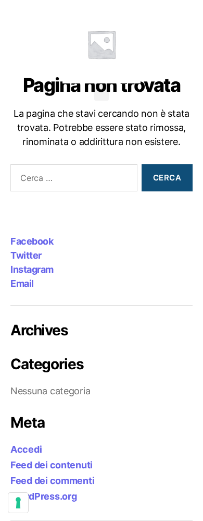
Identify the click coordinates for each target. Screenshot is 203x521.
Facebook (31, 241)
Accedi (26, 449)
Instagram (32, 269)
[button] (101, 92)
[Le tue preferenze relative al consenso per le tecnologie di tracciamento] (18, 503)
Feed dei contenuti (51, 464)
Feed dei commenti (52, 480)
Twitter (26, 255)
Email (22, 283)
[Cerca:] (71, 180)
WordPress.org (43, 496)
